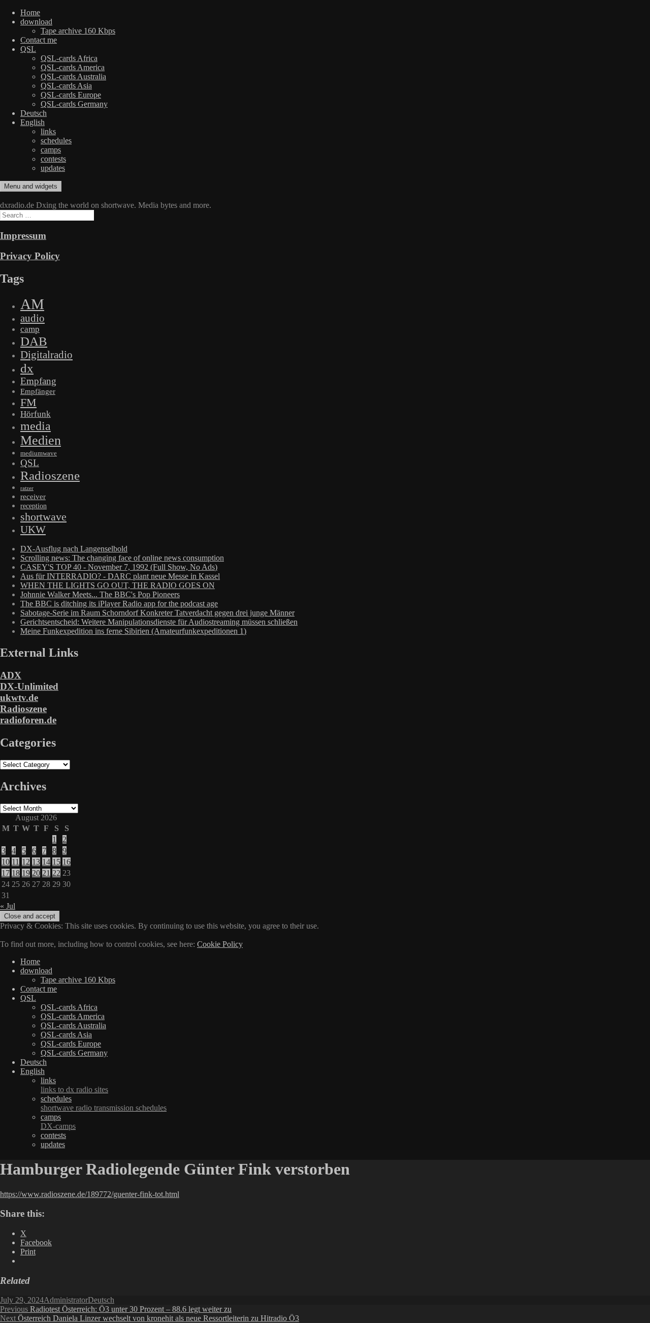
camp (30, 329)
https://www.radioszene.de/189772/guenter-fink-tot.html (89, 1194)
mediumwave (38, 453)
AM (32, 304)
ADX (10, 675)
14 (46, 861)
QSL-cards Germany (74, 104)
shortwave (43, 516)
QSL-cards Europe (71, 94)
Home (30, 12)
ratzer (27, 488)
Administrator (66, 1300)
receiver (33, 497)
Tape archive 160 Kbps (78, 30)
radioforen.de (28, 720)
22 (56, 873)
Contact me (38, 40)
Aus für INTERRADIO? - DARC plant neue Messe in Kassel (120, 576)
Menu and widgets (30, 186)
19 (26, 873)
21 (46, 873)
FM (28, 402)
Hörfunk (35, 414)
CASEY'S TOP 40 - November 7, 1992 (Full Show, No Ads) (118, 567)
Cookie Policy (220, 944)
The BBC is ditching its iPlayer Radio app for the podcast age (119, 603)
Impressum (23, 235)
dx (27, 368)
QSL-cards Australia (73, 76)
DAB (33, 341)
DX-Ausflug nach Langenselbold (73, 548)
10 (6, 861)
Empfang (38, 381)
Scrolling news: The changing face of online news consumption (122, 557)
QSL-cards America (73, 67)
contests (53, 159)
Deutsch (33, 113)
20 (36, 873)
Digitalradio (46, 355)
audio (32, 318)
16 (66, 861)
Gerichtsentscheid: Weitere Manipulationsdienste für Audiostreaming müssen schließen (159, 622)
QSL (28, 49)
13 (36, 861)
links (48, 131)
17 (6, 873)
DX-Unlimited (29, 686)
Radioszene (50, 475)
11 (15, 861)
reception (33, 506)
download (36, 21)
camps (51, 149)
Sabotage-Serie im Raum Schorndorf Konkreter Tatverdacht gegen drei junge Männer (157, 612)
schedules (56, 140)
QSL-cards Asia (66, 85)
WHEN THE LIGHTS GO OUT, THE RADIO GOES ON (117, 585)
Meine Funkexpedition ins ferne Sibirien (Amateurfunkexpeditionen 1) (133, 631)
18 (16, 873)
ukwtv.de (19, 697)
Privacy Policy (30, 256)
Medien (40, 440)
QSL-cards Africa (69, 58)
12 (26, 861)
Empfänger (37, 391)
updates (53, 168)
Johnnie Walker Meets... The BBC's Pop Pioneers (100, 594)
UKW (33, 530)
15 (56, 861)
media (35, 426)
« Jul (7, 906)
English (32, 122)
